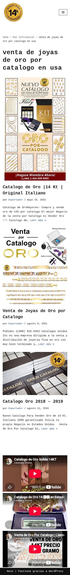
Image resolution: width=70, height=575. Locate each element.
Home (5, 37)
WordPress (56, 571)
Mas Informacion (23, 37)
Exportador (15, 199)
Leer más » (38, 220)
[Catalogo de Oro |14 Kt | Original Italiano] (35, 129)
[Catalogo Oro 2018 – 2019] (35, 373)
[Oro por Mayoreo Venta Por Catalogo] (13, 12)
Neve (10, 571)
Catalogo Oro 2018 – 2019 (33, 401)
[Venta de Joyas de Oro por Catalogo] (35, 266)
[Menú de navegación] (63, 12)
